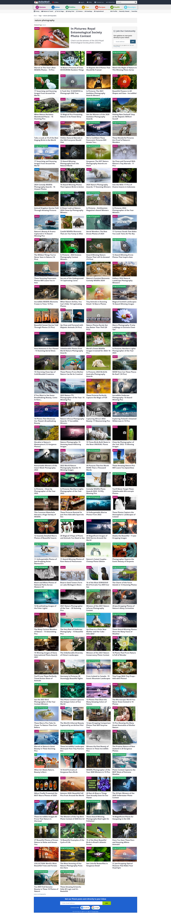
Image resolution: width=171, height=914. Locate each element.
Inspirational (100, 11)
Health (117, 7)
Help (90, 2)
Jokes (57, 7)
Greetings (89, 11)
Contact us (100, 2)
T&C (131, 45)
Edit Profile (113, 11)
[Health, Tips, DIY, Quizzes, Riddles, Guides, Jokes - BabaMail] (42, 2)
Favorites (134, 11)
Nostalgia (132, 7)
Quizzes (42, 7)
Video (56, 2)
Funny (37, 11)
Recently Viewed (124, 11)
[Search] (135, 2)
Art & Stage (60, 11)
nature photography (40, 894)
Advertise (111, 2)
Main (35, 15)
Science (80, 11)
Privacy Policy (117, 46)
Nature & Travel (48, 11)
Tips (87, 7)
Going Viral (70, 11)
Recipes (102, 7)
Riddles (72, 7)
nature (44, 25)
